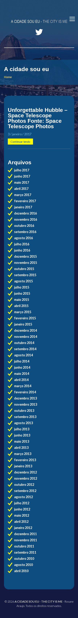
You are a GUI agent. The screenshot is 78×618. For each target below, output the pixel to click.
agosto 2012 (23, 497)
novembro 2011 (25, 540)
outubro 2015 (24, 269)
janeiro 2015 (23, 324)
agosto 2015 (23, 281)
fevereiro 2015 (25, 318)
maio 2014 (21, 374)
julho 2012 (21, 503)
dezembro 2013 (25, 398)
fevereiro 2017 (25, 201)
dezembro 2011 (25, 534)
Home (8, 77)
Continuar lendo (20, 141)
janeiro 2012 (23, 528)
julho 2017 (21, 170)
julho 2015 (21, 287)
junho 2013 (22, 435)
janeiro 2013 (23, 466)
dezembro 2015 (25, 256)
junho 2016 (22, 250)
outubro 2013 (24, 411)
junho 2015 (22, 293)
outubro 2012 (24, 485)
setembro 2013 (25, 417)
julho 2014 (21, 361)
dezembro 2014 (25, 330)
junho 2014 (22, 367)
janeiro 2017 (23, 207)
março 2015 (22, 312)
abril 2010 (21, 571)
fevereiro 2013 (25, 460)
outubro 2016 (24, 226)
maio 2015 (21, 300)
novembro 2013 (25, 404)
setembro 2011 (25, 552)
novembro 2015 (25, 263)
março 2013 (22, 454)
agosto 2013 (23, 423)
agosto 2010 (23, 565)
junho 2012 (22, 509)
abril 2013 (21, 448)
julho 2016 (21, 244)
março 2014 (22, 386)
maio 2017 (21, 182)
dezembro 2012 (25, 472)
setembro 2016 (25, 232)
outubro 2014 (24, 343)
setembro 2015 (25, 275)
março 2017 (22, 195)
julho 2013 (21, 429)
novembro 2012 (25, 478)
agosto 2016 (23, 238)
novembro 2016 (25, 219)
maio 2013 (21, 441)
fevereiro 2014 (25, 392)
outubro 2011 (24, 546)
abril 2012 (21, 522)
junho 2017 (22, 176)
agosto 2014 (23, 355)
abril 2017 (21, 189)
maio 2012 (21, 515)
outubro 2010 (24, 559)
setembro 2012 (25, 491)
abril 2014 (21, 380)
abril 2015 (21, 306)
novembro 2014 (25, 337)
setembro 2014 (25, 349)
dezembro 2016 (25, 213)
